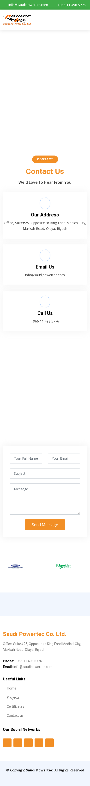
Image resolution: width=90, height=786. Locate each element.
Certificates (15, 706)
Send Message (45, 524)
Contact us (15, 715)
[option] (19, 566)
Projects (13, 697)
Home (11, 688)
